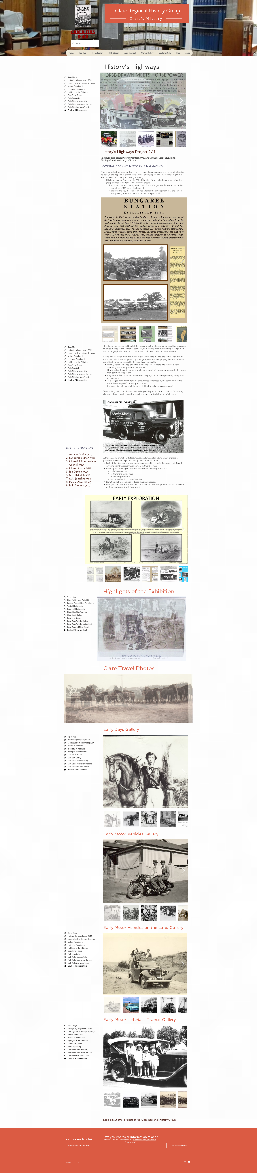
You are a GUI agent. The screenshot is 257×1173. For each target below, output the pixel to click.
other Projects (125, 1119)
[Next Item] (181, 100)
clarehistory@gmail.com (144, 1140)
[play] (180, 598)
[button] (141, 628)
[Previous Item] (104, 100)
